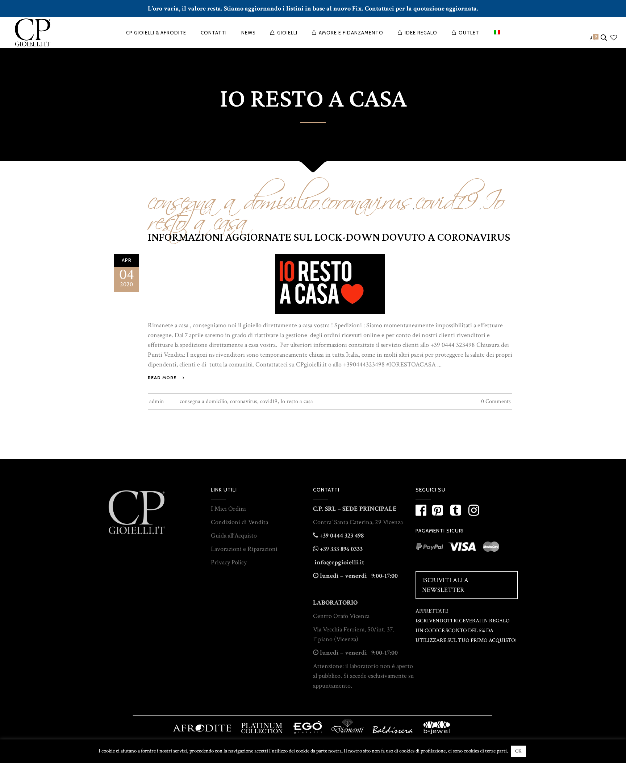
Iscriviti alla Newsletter (445, 585)
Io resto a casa (296, 401)
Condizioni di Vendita (239, 522)
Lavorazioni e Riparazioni (244, 549)
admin (156, 401)
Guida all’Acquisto (234, 535)
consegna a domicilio (203, 401)
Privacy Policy (229, 562)
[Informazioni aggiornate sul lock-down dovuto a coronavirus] (330, 283)
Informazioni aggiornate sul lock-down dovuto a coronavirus (329, 237)
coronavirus (367, 195)
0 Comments (496, 401)
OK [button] (518, 751)
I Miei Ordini (228, 509)
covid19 (447, 195)
